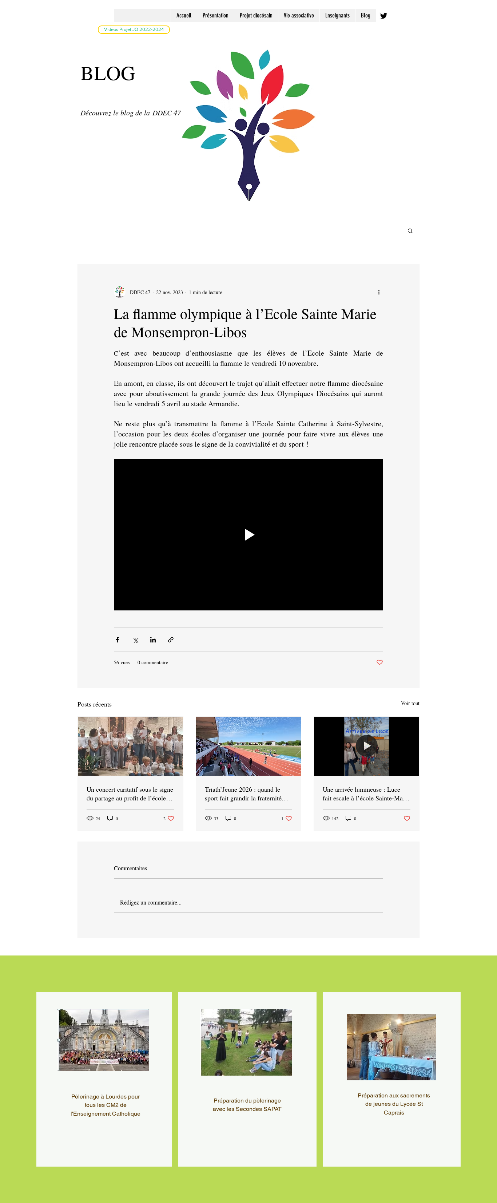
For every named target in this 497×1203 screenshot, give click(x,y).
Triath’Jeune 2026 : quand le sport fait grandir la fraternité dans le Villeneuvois (243, 793)
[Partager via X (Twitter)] (135, 639)
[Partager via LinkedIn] (153, 639)
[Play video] (248, 534)
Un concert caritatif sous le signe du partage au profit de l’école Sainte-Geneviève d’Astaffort (130, 793)
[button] (410, 230)
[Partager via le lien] (170, 639)
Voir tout (410, 703)
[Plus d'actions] (378, 292)
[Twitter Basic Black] (383, 16)
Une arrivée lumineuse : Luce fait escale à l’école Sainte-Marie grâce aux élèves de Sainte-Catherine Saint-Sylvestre (366, 793)
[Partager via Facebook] (117, 639)
